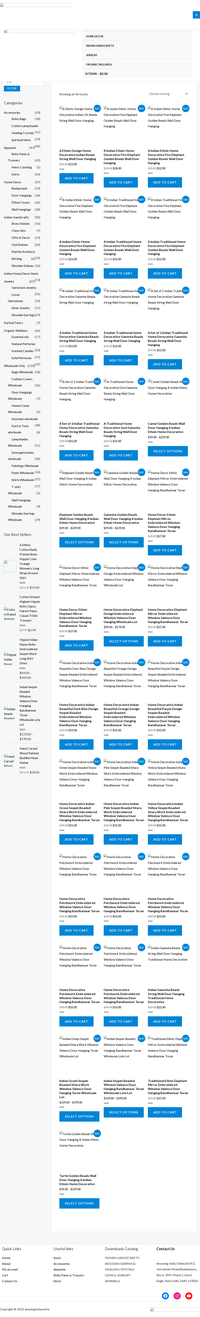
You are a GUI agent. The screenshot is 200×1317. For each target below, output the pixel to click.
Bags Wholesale (22, 372)
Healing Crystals (23, 133)
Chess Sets (19, 230)
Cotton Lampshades (25, 126)
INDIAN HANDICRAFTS (122, 1258)
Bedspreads (20, 188)
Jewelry (91, 55)
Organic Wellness (99, 64)
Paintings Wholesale (25, 466)
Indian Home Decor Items (21, 273)
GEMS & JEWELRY (117, 1275)
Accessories (12, 112)
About (6, 1263)
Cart (5, 1275)
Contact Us (9, 1281)
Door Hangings (22, 195)
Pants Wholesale (23, 473)
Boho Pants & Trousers (69, 1275)
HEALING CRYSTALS (119, 1269)
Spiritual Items (21, 140)
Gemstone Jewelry (24, 287)
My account (10, 1269)
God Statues (20, 244)
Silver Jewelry (21, 308)
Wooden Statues (23, 265)
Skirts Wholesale (23, 480)
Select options (167, 451)
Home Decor (94, 36)
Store (57, 1258)
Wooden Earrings (23, 315)
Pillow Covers (21, 202)
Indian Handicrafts (100, 45)
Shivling (17, 258)
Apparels (10, 147)
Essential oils (20, 337)
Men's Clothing (22, 167)
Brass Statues (21, 223)
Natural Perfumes (23, 344)
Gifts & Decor (21, 237)
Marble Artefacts (23, 251)
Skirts (15, 174)
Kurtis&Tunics (13, 323)
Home (6, 1258)
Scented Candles (23, 351)
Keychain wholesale (25, 419)
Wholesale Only (14, 365)
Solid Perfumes (22, 358)
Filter (12, 88)
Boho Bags (19, 119)
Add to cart (76, 178)
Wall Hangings (21, 209)
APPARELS (112, 1281)
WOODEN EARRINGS (120, 1263)
